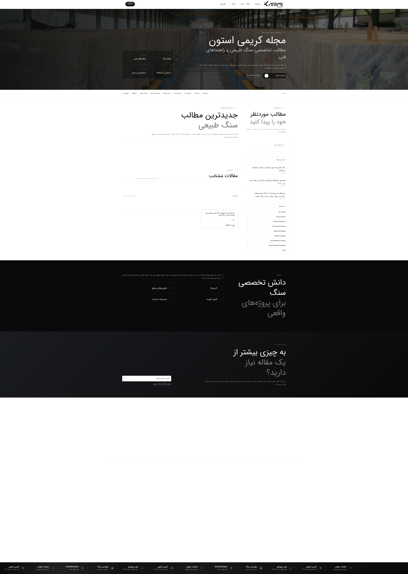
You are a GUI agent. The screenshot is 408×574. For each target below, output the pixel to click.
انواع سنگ (197, 93)
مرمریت (219, 500)
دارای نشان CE (284, 513)
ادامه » (233, 220)
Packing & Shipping (280, 236)
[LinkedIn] (290, 500)
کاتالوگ (130, 4)
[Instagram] (295, 500)
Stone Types (282, 212)
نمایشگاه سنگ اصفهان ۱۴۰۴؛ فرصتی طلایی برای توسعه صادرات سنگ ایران (220, 214)
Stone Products (281, 217)
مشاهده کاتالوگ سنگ (253, 75)
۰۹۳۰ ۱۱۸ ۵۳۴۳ (156, 553)
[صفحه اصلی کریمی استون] (163, 419)
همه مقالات (205, 93)
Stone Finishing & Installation (277, 245)
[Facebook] (284, 500)
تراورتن (219, 516)
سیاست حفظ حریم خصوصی (222, 474)
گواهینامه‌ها (157, 504)
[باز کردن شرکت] (239, 4)
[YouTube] (279, 500)
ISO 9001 (293, 513)
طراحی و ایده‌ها (177, 93)
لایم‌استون (218, 512)
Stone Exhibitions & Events (278, 241)
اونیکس (219, 508)
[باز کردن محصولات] (253, 4)
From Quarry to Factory (279, 226)
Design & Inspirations (279, 222)
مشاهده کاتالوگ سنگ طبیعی (162, 384)
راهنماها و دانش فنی (155, 93)
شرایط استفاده (207, 474)
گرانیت (219, 504)
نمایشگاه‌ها (134, 93)
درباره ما (159, 500)
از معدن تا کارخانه (167, 93)
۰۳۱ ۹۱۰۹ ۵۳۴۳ (156, 557)
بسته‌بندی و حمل (143, 93)
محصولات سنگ (188, 93)
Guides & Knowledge (280, 231)
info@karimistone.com (151, 549)
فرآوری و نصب (125, 93)
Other (284, 250)
